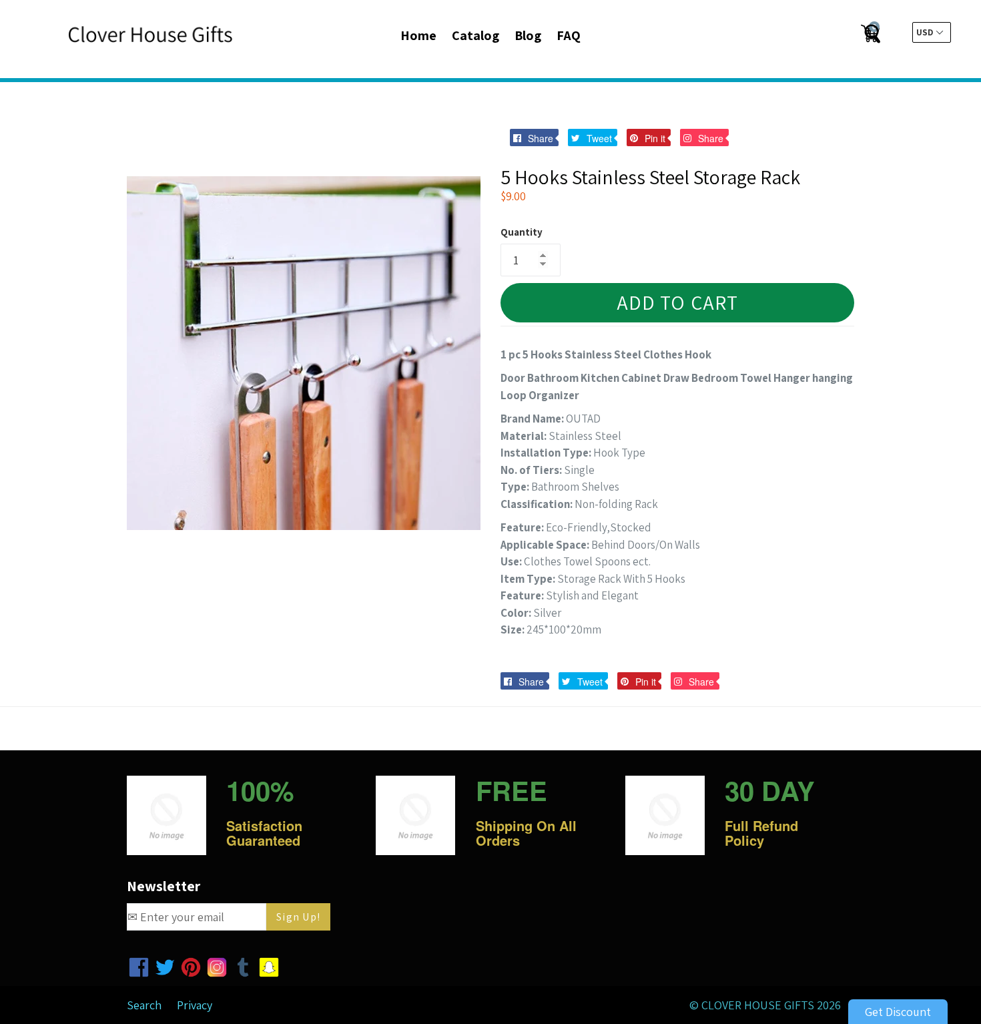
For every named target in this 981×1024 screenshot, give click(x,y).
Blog (528, 35)
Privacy (194, 1005)
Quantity (522, 232)
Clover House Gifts (757, 1005)
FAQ (569, 35)
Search (144, 1005)
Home (418, 35)
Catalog (475, 35)
